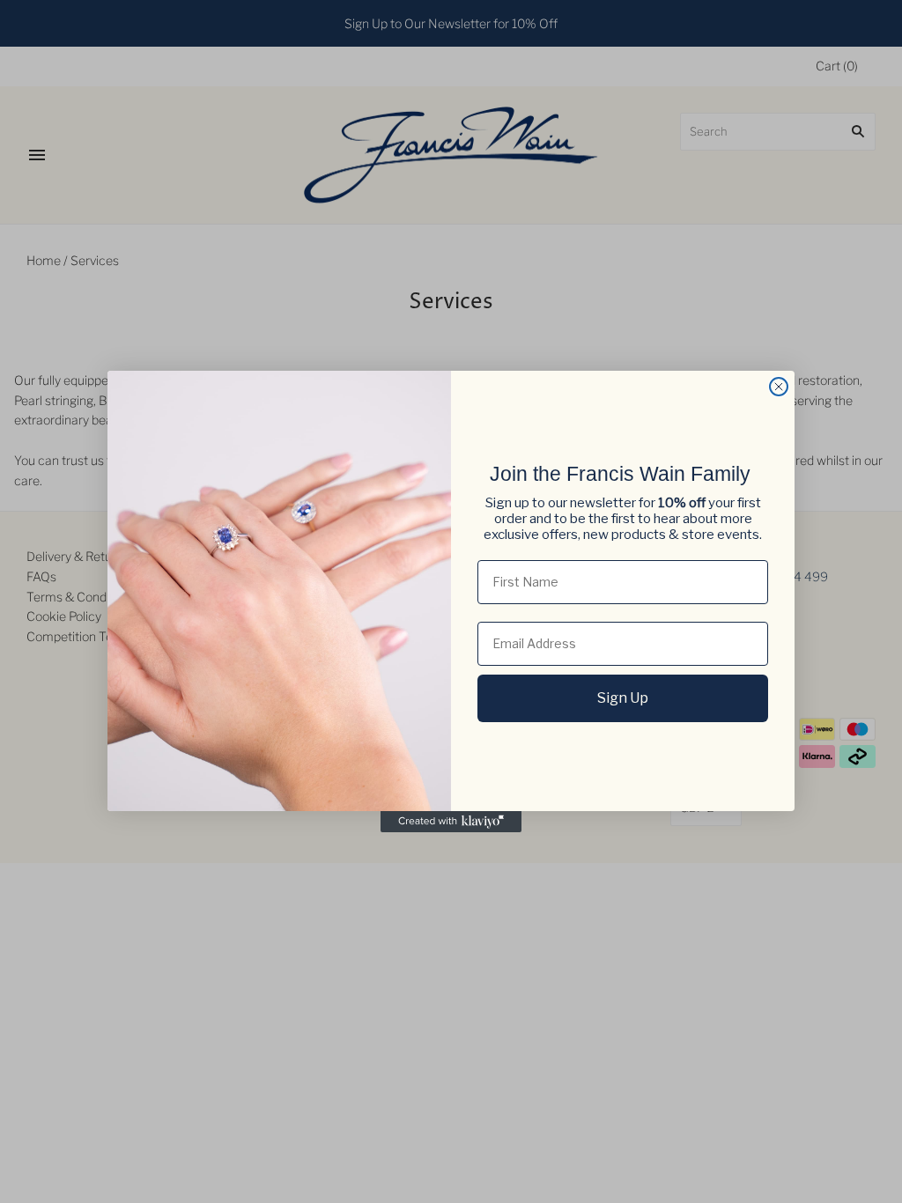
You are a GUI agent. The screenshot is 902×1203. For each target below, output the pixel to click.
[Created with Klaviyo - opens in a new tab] (451, 821)
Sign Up (622, 698)
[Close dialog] (778, 386)
